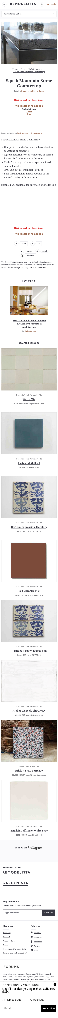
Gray (29, 114)
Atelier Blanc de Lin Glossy (29, 710)
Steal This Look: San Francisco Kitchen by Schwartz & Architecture (29, 323)
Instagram (38, 937)
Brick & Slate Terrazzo (29, 770)
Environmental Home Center (32, 91)
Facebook (38, 941)
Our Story (7, 933)
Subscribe (49, 1008)
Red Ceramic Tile (29, 591)
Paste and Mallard (29, 463)
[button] (42, 4)
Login (53, 4)
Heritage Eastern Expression (29, 651)
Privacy (6, 945)
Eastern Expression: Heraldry (29, 527)
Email (36, 950)
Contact (6, 937)
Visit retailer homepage (29, 106)
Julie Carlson (30, 331)
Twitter (37, 946)
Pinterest (37, 933)
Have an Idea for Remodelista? (15, 953)
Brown (29, 111)
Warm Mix (29, 399)
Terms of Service (9, 941)
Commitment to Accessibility (15, 949)
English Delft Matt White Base (29, 830)
